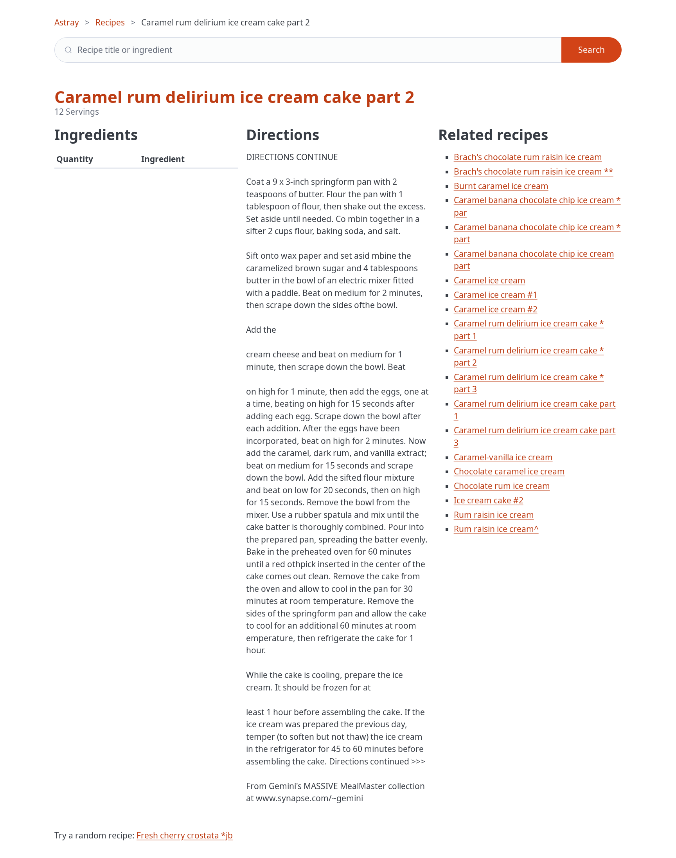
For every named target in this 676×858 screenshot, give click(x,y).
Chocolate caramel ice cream (509, 471)
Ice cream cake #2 (488, 500)
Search (591, 49)
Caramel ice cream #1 (496, 294)
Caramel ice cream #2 (496, 309)
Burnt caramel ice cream (501, 185)
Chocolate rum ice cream (502, 485)
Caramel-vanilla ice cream (503, 457)
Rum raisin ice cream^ (496, 528)
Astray (66, 22)
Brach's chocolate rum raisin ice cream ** (533, 171)
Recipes (110, 22)
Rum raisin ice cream (494, 514)
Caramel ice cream (489, 280)
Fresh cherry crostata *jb (185, 835)
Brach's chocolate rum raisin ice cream (528, 156)
